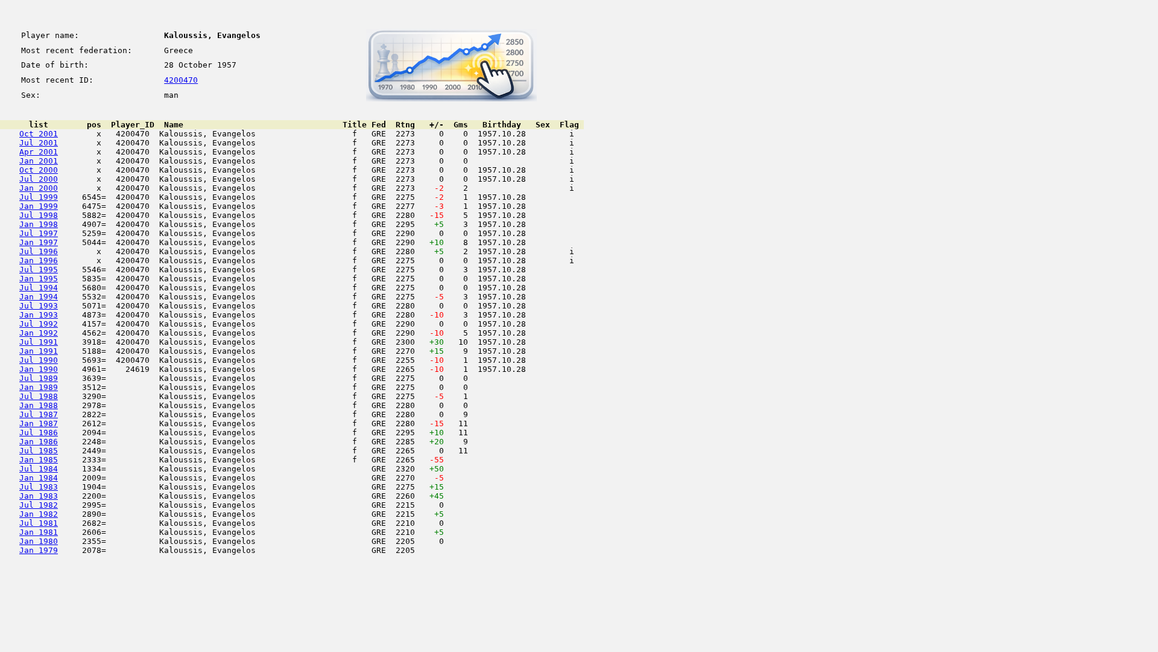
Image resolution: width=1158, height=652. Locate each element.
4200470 (181, 80)
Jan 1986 (38, 441)
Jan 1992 (38, 332)
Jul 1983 (38, 486)
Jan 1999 (38, 206)
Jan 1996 (38, 260)
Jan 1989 (38, 387)
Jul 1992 (38, 323)
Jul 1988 (38, 396)
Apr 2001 (38, 151)
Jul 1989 (38, 378)
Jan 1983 (38, 495)
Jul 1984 (38, 468)
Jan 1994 (38, 296)
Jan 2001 (38, 160)
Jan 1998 (38, 224)
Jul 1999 (38, 197)
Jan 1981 (38, 532)
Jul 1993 (38, 305)
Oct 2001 (38, 133)
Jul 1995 (38, 269)
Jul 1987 (38, 414)
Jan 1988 (38, 405)
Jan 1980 (38, 541)
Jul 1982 (38, 505)
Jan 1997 (38, 242)
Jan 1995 (38, 278)
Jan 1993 (38, 314)
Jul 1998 (38, 215)
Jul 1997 (38, 233)
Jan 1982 (38, 514)
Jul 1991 (38, 342)
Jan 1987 (38, 423)
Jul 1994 (38, 287)
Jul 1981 (38, 523)
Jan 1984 (38, 477)
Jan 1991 (38, 351)
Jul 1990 (38, 360)
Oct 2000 (38, 169)
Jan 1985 (38, 459)
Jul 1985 (38, 450)
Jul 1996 (38, 251)
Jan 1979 (38, 550)
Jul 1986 (38, 432)
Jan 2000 (38, 188)
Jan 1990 (38, 369)
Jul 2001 (38, 142)
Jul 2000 (38, 179)
